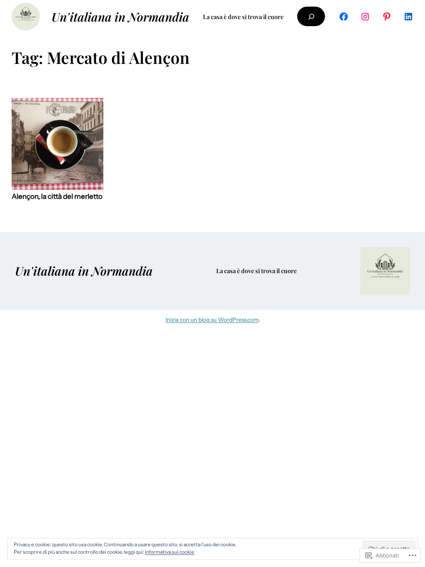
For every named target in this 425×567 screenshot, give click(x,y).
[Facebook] (344, 17)
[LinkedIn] (408, 17)
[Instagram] (365, 17)
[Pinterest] (387, 17)
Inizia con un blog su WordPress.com (212, 319)
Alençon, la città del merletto (57, 196)
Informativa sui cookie (169, 552)
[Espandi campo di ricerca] (311, 16)
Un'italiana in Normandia (120, 16)
